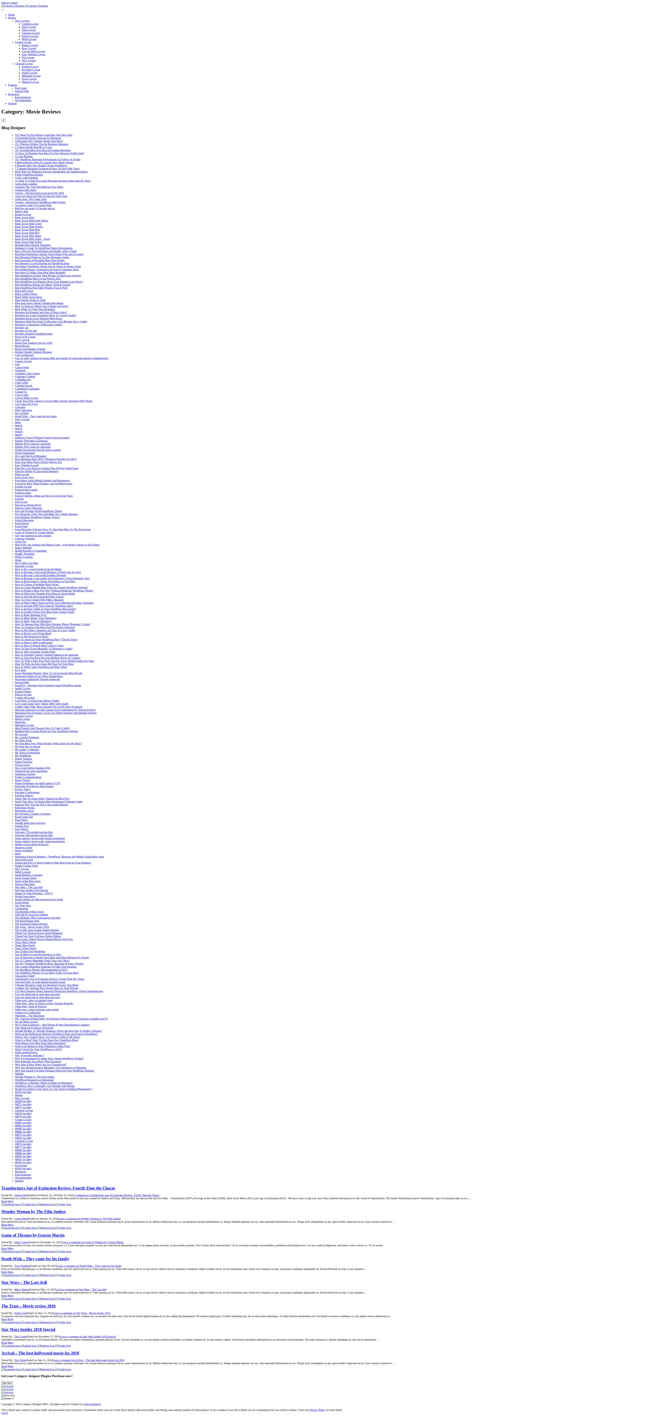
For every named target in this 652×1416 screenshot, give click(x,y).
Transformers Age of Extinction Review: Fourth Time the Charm (49, 979)
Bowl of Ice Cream (25, 336)
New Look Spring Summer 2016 (32, 768)
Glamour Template (25, 538)
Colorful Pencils (23, 385)
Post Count (21, 88)
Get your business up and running (33, 535)
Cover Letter (22, 394)
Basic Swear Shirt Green (28, 223)
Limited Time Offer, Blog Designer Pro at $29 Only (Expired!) (48, 706)
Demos (12, 17)
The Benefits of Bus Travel (29, 911)
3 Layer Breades (24, 156)
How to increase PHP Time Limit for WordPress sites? (44, 605)
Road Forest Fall (24, 816)
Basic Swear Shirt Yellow (28, 242)
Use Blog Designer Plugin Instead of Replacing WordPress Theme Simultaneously (59, 991)
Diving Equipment (25, 453)
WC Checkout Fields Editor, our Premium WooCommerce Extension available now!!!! (61, 1018)
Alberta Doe (21, 1195)
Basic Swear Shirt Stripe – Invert (32, 239)
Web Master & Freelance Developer (34, 1027)
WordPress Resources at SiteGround (34, 1079)
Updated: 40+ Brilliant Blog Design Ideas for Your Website (46, 988)
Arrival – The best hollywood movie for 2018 (39, 193)
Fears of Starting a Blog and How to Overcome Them (44, 495)
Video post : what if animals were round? (37, 1009)
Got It (4, 1413)
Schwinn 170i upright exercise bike (34, 832)
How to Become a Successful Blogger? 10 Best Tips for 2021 (48, 572)
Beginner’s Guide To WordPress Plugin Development (44, 248)
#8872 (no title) (23, 1104)
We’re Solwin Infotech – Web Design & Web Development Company (52, 1024)
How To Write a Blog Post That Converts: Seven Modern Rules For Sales (54, 660)
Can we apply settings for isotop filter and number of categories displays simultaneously (62, 358)
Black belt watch (24, 290)
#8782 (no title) (23, 1162)
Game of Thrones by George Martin (34, 532)
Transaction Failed (25, 975)
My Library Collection (27, 749)
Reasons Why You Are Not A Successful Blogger (41, 804)
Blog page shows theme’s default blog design (39, 303)
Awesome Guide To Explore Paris (33, 205)
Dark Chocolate (23, 410)
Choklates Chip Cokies (27, 373)
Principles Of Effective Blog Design (34, 786)
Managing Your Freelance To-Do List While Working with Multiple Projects (56, 712)
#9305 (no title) (23, 1168)
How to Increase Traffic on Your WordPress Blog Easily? (45, 609)
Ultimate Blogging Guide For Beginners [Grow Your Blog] (46, 985)
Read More (7, 1201)
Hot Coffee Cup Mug (26, 563)
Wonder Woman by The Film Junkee (35, 1076)
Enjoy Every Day (24, 477)
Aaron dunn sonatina (26, 183)
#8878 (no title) (23, 1113)
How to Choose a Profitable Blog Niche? (37, 584)
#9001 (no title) (23, 1159)
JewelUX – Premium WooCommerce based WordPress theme (48, 685)
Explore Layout (30, 66)
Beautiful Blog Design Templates (33, 245)
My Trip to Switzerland (27, 752)
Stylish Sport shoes (25, 896)
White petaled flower (26, 1052)
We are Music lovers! (26, 1021)
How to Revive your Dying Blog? (33, 633)
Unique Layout (23, 42)
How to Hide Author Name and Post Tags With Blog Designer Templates (54, 602)
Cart (17, 364)
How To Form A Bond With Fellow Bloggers (39, 599)
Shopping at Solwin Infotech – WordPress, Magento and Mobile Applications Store (59, 856)
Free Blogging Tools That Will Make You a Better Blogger (46, 514)
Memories (20, 722)
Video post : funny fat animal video (34, 1000)
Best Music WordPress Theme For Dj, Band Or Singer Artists (48, 266)
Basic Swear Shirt (24, 217)
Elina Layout (29, 30)
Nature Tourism (23, 758)
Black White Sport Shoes (28, 297)
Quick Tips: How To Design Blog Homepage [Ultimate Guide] (49, 801)
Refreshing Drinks (25, 807)
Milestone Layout (31, 75)
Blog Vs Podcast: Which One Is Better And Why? (42, 306)
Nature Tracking (23, 761)
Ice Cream (20, 670)
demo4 (18, 431)
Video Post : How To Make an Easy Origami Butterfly (44, 1003)
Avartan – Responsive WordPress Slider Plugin (40, 202)
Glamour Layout (31, 33)
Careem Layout (30, 23)
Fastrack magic (23, 492)
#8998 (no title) (23, 1101)
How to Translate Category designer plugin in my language (46, 654)
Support (12, 103)
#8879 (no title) (23, 1116)
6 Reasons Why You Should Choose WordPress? (41, 165)
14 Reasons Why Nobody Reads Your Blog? (39, 141)
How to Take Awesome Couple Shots (35, 651)
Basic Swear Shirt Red (27, 232)
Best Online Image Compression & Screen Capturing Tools (46, 269)
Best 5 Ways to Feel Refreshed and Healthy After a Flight (46, 251)
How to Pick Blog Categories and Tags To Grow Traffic (45, 630)
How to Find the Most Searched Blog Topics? (39, 596)
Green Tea (20, 541)
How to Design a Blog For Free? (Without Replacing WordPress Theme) (54, 590)
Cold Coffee (21, 382)
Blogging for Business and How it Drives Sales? (41, 312)
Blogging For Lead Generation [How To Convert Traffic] (46, 315)
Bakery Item (21, 211)
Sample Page (22, 826)
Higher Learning (24, 557)
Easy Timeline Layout (33, 54)
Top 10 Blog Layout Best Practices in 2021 (38, 954)
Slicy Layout (28, 60)
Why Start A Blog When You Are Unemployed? (41, 1064)
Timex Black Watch (25, 942)
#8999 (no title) (23, 1128)
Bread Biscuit (22, 346)
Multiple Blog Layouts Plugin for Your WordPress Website (46, 731)
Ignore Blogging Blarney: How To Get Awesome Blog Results (48, 673)
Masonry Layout (24, 716)
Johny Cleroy (21, 1242)
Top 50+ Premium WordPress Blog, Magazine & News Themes (49, 963)
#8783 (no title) (23, 1092)
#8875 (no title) (23, 1134)
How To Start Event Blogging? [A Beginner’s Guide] (43, 648)
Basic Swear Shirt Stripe (28, 235)
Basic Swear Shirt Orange (29, 226)
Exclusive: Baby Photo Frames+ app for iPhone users (43, 483)
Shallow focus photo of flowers (32, 844)
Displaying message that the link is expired (38, 449)
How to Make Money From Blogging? (36, 618)
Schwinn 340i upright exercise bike (34, 835)
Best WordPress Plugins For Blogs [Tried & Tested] (42, 284)
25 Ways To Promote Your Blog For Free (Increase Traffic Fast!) (49, 153)
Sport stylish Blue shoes (28, 881)
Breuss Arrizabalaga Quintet (30, 349)
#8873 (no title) (23, 1107)
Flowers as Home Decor (28, 505)
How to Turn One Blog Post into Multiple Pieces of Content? (47, 657)
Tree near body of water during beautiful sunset (40, 982)
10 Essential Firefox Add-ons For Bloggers (38, 138)
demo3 (18, 428)
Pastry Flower (22, 780)
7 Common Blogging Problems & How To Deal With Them (47, 168)
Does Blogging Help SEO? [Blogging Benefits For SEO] (46, 459)
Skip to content (9, 2)
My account (21, 734)
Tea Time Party (23, 905)
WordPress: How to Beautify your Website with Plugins (45, 1086)
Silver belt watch (24, 859)
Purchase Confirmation (27, 792)
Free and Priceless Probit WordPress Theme (38, 511)
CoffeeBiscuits (23, 379)
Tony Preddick (22, 1265)
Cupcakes (20, 407)
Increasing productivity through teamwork (37, 679)
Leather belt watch (25, 697)
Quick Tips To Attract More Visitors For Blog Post (42, 798)
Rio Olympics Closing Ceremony (33, 813)
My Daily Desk (23, 740)
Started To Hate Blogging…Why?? (34, 893)
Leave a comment (89, 1218)
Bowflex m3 (21, 327)
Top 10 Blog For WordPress (30, 951)
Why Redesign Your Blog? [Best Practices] (38, 1061)
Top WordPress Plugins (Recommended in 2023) (41, 969)
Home (11, 14)
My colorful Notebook (27, 737)
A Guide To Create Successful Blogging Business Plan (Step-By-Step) (52, 180)
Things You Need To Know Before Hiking (38, 936)
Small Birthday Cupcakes (28, 875)
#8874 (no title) (23, 1144)
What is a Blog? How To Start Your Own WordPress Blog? (47, 1040)
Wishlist (19, 1073)
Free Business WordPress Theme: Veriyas (37, 517)
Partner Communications (28, 777)
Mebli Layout (29, 39)
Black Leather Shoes (26, 294)
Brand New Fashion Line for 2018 (33, 342)
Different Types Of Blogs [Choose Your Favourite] (42, 437)
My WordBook (23, 755)
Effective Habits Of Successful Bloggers (36, 471)
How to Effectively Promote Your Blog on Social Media (45, 593)
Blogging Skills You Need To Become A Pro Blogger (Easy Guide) (51, 321)
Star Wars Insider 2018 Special (31, 890)
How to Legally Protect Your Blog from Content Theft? (44, 612)
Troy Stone (20, 1360)
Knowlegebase (23, 97)
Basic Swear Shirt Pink (27, 229)
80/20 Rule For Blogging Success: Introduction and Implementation (51, 171)
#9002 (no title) (23, 1138)
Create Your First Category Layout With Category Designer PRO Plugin (53, 401)
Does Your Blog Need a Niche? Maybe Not (38, 462)
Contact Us (21, 391)
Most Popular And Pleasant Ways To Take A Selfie (42, 728)
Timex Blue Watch (25, 945)
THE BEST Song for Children (31, 914)
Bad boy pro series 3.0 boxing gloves (35, 208)
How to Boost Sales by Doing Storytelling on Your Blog (45, 581)
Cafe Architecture (24, 355)
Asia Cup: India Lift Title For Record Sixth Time (41, 196)
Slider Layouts (23, 871)
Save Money (22, 829)
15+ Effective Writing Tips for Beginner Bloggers (41, 144)
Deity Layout (29, 26)
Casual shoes (22, 367)
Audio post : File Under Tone (31, 199)
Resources (13, 94)
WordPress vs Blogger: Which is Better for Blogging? (44, 1082)
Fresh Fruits (21, 526)
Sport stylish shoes (25, 884)
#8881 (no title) (23, 1122)
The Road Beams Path (27, 920)
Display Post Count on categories (33, 443)
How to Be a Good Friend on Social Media (38, 569)
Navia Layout (29, 78)
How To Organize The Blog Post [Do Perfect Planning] (45, 627)
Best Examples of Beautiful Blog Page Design (40, 260)
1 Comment (116, 1195)
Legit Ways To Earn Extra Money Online (37, 700)
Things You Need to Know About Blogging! (39, 933)
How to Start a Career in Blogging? (34, 642)
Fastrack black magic (26, 489)
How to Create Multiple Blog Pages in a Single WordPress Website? (51, 587)
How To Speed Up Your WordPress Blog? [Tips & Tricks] (46, 639)
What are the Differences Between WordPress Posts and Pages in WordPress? (56, 1034)
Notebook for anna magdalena (31, 771)
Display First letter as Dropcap (31, 440)
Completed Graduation (27, 388)
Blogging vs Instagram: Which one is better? (38, 324)
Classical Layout (24, 63)
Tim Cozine (20, 1336)
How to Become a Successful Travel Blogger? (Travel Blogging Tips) (52, 578)
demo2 (18, 425)
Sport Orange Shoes (26, 878)
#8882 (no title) (23, 1125)
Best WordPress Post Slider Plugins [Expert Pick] (41, 287)
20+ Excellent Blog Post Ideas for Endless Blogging (43, 150)
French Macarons (24, 520)
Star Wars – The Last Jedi (28, 887)
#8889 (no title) (23, 1150)
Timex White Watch (25, 948)
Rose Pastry (21, 820)
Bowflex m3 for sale (26, 330)
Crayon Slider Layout (33, 51)
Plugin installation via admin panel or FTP (37, 783)
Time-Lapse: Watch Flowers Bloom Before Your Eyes (44, 939)
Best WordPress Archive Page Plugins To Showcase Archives (48, 275)
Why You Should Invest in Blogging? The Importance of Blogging (50, 1067)
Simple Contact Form (26, 865)
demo (18, 422)
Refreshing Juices (24, 810)
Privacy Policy (23, 789)
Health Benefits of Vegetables (31, 550)
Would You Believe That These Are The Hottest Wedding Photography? (53, 1089)
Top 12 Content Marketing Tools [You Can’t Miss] (42, 960)
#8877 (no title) (23, 1147)
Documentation (23, 100)
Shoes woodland (24, 850)
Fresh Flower (22, 523)
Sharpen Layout (30, 82)
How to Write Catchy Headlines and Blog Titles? (41, 667)
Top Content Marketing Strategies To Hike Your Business (46, 966)
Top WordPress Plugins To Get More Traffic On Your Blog (46, 972)
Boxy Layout (29, 48)
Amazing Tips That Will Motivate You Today (39, 187)
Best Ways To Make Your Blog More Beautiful (40, 272)
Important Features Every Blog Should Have (39, 676)
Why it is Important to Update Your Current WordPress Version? (49, 1058)
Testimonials (21, 908)
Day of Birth (22, 413)
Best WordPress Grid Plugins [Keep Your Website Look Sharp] (49, 281)
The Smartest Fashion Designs (31, 923)
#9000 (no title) (23, 1156)
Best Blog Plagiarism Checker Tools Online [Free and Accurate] (49, 254)
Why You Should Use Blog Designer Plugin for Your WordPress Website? (54, 1070)
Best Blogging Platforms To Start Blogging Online (42, 257)
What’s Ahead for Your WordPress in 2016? (38, 1049)
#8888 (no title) (23, 1131)
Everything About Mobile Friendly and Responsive (42, 480)
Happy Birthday (23, 547)
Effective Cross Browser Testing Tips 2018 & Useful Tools (46, 468)
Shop (18, 853)
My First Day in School (27, 746)
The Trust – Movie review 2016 (32, 927)
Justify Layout (29, 72)
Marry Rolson (21, 1289)
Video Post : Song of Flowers (31, 1006)
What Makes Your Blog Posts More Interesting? (40, 1043)
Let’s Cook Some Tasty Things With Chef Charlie (41, 703)
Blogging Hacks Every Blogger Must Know (38, 318)
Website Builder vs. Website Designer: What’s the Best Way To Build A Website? (58, 1031)
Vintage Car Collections (28, 1012)
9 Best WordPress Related (29, 174)
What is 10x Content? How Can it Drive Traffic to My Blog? (47, 1037)
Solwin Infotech (92, 1404)
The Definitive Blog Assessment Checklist (37, 917)
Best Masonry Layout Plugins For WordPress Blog (42, 263)
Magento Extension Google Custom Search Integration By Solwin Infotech (55, 709)
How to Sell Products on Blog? (31, 636)
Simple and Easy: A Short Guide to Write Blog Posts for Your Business (53, 862)
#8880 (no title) (23, 1153)
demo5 (18, 434)
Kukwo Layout (30, 36)
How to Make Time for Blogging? (33, 621)
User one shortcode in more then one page (37, 994)
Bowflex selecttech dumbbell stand (33, 333)
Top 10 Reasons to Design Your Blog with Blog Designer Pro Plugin (52, 957)
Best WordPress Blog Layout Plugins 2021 (38, 278)
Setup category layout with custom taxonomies (40, 838)
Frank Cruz (20, 1313)
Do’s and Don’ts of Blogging (30, 456)
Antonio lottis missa (25, 190)
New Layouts (22, 20)
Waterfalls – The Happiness (29, 1015)
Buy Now (7, 1383)
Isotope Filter (22, 91)
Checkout (20, 370)
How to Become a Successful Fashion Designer (40, 575)
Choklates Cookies (25, 376)
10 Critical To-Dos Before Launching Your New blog (43, 135)
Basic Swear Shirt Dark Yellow (31, 220)
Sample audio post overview (30, 823)
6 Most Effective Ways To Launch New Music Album (44, 162)
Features (12, 85)
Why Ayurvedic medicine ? (29, 1055)
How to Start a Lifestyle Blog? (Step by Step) (39, 645)
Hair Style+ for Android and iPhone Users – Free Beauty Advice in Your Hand (57, 544)
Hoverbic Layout (31, 69)
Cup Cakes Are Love (26, 404)
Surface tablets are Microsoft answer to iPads (39, 899)
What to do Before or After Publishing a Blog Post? (42, 1046)
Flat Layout (28, 57)
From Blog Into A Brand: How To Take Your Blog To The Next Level (52, 529)
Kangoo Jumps (23, 691)
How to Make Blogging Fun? (31, 615)
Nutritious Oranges (25, 774)
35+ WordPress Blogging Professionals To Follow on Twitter (47, 159)
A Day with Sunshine (26, 177)
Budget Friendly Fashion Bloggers (33, 352)
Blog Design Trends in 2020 (30, 300)
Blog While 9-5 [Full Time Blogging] (35, 309)
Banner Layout (30, 45)
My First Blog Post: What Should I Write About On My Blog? (48, 743)
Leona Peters (21, 1218)
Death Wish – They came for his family (36, 416)
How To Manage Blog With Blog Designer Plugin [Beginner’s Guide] (52, 624)
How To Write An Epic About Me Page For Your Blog (44, 664)
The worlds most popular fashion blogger (37, 930)
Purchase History (24, 795)
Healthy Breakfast (24, 553)
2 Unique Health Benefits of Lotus (33, 147)
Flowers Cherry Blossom (28, 508)
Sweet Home (22, 902)
